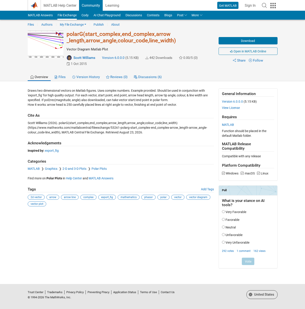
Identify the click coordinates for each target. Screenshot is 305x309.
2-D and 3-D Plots (75, 168)
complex (88, 197)
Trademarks (55, 292)
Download (248, 41)
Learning (112, 5)
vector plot (37, 203)
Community (91, 5)
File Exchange (67, 15)
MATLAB (34, 168)
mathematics (129, 197)
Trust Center (35, 292)
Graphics (51, 168)
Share (241, 60)
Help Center (74, 178)
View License (231, 108)
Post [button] (180, 15)
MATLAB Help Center (60, 5)
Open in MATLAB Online (249, 51)
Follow (258, 60)
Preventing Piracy (98, 292)
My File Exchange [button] (72, 24)
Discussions (133, 15)
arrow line (70, 197)
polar (163, 197)
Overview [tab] (41, 77)
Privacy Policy (75, 292)
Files (31, 24)
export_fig (52, 150)
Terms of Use (148, 292)
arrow (52, 197)
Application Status (124, 292)
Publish (99, 24)
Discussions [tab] (149, 77)
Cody (85, 15)
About (115, 24)
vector (178, 197)
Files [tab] (62, 77)
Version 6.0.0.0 (113, 58)
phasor (148, 197)
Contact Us (168, 292)
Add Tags (207, 189)
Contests (153, 15)
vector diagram (198, 197)
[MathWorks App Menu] (273, 5)
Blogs (168, 15)
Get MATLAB (228, 5)
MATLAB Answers (40, 15)
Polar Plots (99, 168)
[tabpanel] (153, 181)
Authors (46, 24)
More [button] (195, 15)
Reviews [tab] (118, 77)
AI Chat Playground (107, 15)
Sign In (250, 5)
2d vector (36, 197)
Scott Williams (84, 58)
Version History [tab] (87, 77)
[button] (264, 5)
